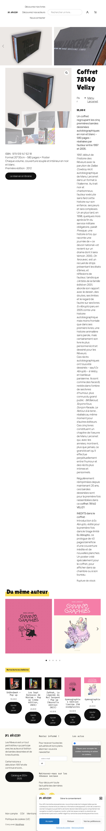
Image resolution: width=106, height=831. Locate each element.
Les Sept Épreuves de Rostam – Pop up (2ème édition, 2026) (33, 698)
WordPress (19, 824)
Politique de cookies (63, 827)
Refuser (70, 821)
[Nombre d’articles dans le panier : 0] (95, 12)
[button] (101, 798)
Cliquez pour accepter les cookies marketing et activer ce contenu (86, 751)
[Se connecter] (87, 12)
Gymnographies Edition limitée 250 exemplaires (72, 703)
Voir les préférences (92, 821)
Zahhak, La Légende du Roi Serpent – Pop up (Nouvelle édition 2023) (53, 700)
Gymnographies (77, 612)
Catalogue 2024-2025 (19, 777)
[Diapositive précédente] (3, 46)
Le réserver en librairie (21, 176)
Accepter (49, 821)
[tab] (46, 660)
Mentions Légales (77, 827)
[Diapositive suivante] (103, 46)
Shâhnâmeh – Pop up (13, 693)
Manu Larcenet (92, 99)
